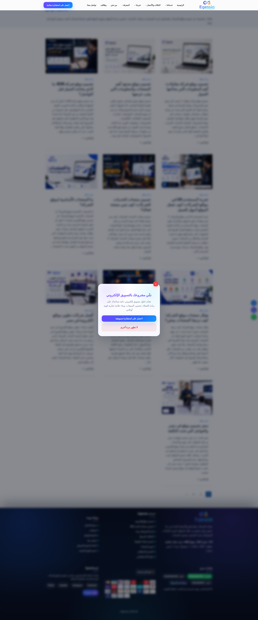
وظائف (103, 5)
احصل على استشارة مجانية (58, 5)
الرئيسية (180, 5)
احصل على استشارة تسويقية (129, 318)
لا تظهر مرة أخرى (129, 327)
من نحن (114, 5)
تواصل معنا (91, 5)
